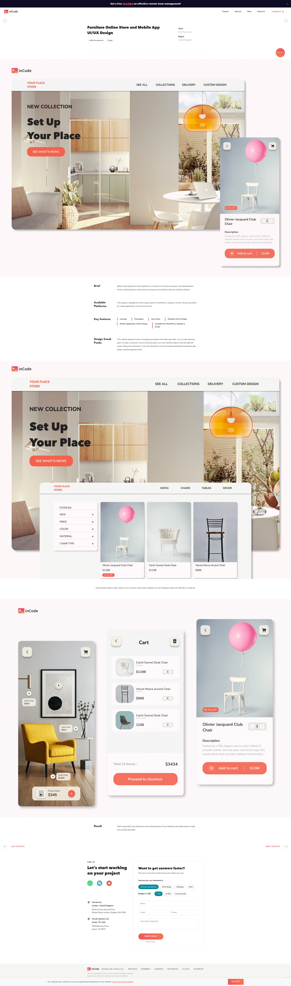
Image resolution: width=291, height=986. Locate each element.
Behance (132, 969)
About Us (261, 11)
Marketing (179, 887)
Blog (249, 11)
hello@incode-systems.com (112, 969)
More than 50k (180, 894)
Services (238, 11)
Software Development (148, 887)
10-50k (168, 894)
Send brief (150, 936)
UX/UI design (166, 887)
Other (191, 887)
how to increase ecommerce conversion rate (178, 346)
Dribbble (145, 969)
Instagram (172, 969)
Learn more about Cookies (122, 982)
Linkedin (158, 969)
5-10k (158, 894)
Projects (225, 11)
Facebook (199, 969)
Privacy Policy (150, 942)
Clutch (186, 969)
